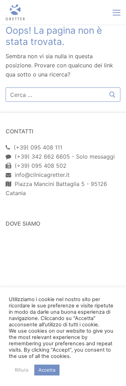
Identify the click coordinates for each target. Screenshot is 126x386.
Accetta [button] (46, 370)
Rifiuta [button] (21, 370)
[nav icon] (116, 12)
